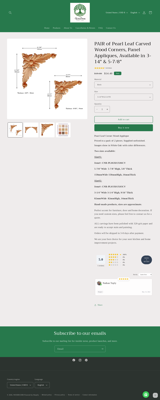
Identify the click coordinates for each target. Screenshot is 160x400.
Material (97, 79)
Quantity (98, 104)
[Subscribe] (102, 349)
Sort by (135, 274)
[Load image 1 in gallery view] (15, 130)
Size (96, 92)
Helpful (100, 292)
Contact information (90, 395)
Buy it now (123, 128)
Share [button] (100, 305)
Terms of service (74, 395)
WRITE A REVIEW (146, 259)
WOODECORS (18, 395)
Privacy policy (60, 395)
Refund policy (47, 395)
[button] (10, 12)
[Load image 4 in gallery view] (63, 130)
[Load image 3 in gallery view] (47, 130)
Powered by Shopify (31, 395)
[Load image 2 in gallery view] (31, 130)
